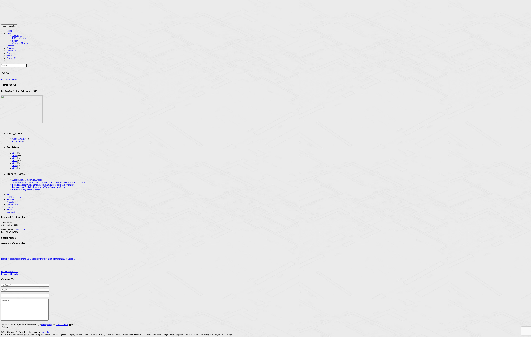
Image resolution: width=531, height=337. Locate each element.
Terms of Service (62, 325)
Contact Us (11, 58)
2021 (14, 153)
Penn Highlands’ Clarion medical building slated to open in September (42, 185)
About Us (11, 33)
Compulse (45, 332)
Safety (15, 41)
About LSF (17, 36)
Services (10, 46)
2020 (14, 155)
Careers (10, 53)
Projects (10, 48)
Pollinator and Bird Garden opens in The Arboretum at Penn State (41, 187)
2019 (14, 158)
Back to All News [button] (9, 79)
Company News (19, 139)
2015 (14, 168)
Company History (20, 43)
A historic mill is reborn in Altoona (27, 180)
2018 (14, 160)
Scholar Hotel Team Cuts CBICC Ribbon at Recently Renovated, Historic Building (48, 182)
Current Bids (12, 51)
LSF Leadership (19, 38)
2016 (14, 165)
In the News (17, 141)
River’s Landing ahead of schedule (27, 190)
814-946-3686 (19, 230)
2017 (14, 163)
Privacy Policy (46, 325)
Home (9, 31)
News (9, 56)
